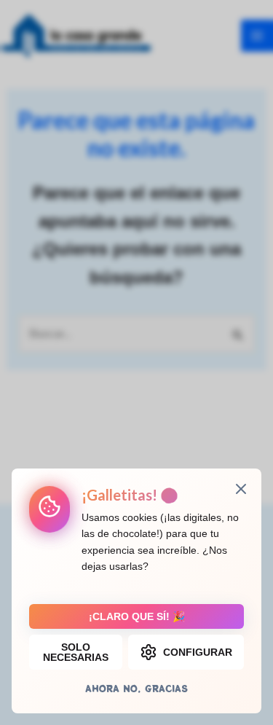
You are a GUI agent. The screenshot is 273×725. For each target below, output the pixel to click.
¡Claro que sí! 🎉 (137, 616)
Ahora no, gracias (136, 688)
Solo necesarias (75, 652)
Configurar (197, 652)
